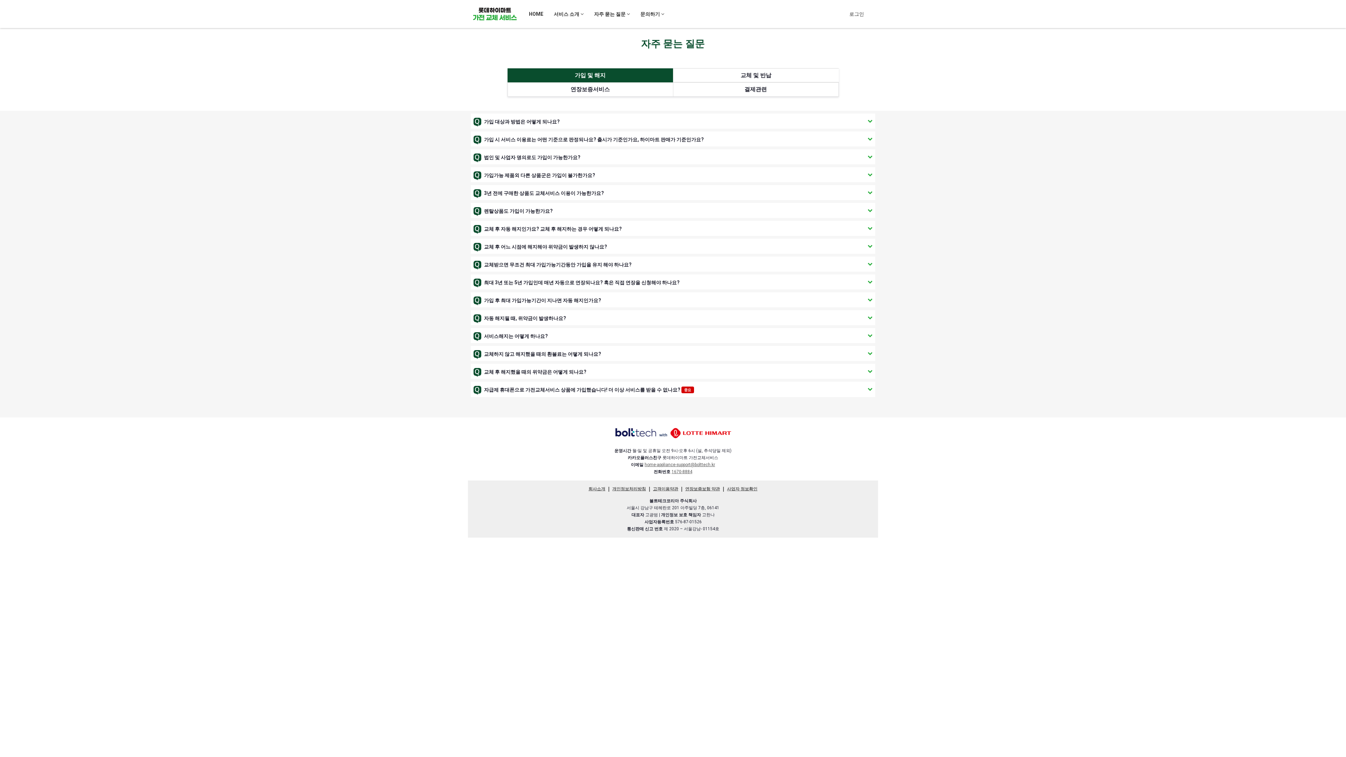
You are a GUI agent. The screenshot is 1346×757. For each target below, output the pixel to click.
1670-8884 (682, 471)
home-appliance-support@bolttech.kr (680, 464)
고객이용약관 (665, 488)
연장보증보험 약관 (702, 488)
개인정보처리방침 (629, 488)
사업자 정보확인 (742, 488)
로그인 (856, 14)
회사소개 (597, 488)
